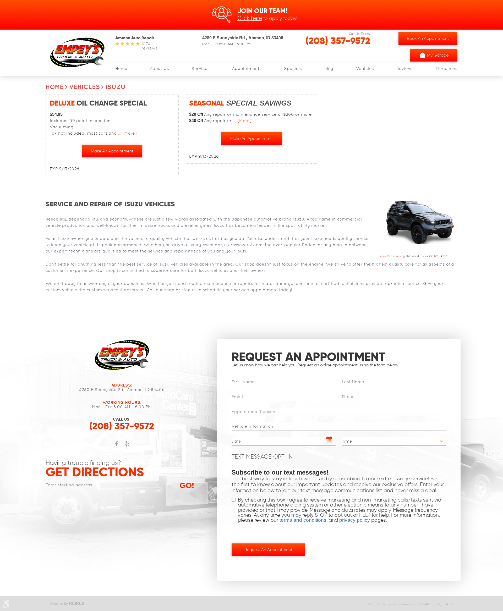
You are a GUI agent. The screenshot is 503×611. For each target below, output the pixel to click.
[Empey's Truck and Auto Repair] (77, 52)
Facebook (116, 446)
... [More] (127, 133)
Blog (328, 69)
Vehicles (365, 69)
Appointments (246, 69)
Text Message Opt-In (262, 456)
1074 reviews (149, 46)
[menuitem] (121, 68)
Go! (186, 486)
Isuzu (115, 86)
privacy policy (354, 520)
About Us (159, 69)
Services (201, 69)
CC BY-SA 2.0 (438, 256)
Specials (293, 69)
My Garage (438, 55)
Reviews (405, 69)
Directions (446, 69)
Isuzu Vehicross (390, 256)
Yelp (127, 446)
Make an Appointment (112, 150)
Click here (249, 18)
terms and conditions (303, 520)
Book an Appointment (428, 38)
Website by (66, 604)
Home (121, 69)
